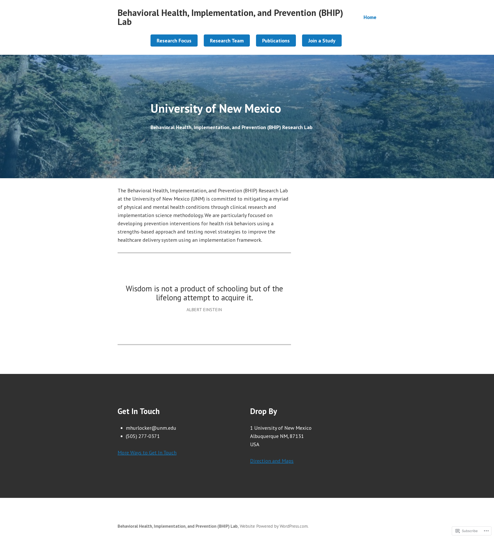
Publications (276, 40)
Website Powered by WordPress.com (274, 526)
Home (370, 17)
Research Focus (174, 40)
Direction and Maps (272, 461)
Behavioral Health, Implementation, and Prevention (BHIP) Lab (230, 17)
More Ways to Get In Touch (147, 452)
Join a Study (322, 40)
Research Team (227, 40)
